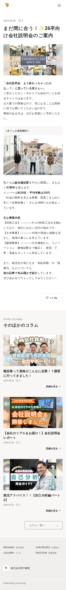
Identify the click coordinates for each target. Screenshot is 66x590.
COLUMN (12, 552)
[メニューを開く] (59, 5)
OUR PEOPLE (47, 547)
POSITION (46, 552)
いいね (53, 297)
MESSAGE (13, 547)
